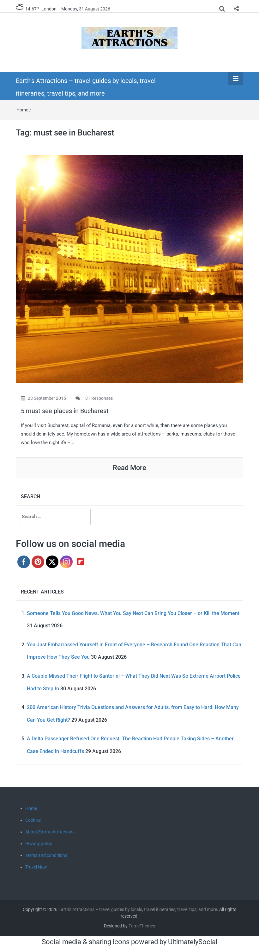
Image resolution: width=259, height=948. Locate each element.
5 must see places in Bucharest (65, 411)
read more (129, 468)
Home (22, 109)
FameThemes (142, 925)
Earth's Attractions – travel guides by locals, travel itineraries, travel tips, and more (137, 909)
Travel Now (36, 867)
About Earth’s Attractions (50, 831)
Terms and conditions (46, 855)
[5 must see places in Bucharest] (129, 268)
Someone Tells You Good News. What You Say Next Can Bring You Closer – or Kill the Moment (133, 613)
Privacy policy (38, 843)
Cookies (33, 820)
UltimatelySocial (192, 942)
